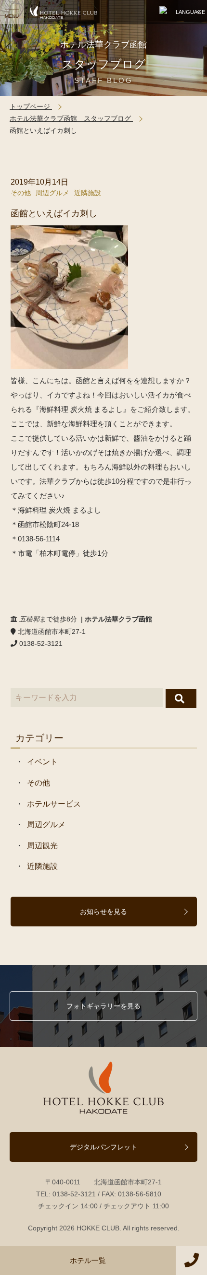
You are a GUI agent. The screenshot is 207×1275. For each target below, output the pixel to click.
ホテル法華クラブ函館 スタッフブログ (71, 118)
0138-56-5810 (139, 1194)
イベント (42, 762)
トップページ (31, 106)
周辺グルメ (52, 193)
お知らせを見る (103, 911)
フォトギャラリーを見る (103, 1006)
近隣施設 (87, 193)
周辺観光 (42, 846)
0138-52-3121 (74, 1194)
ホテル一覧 (88, 1260)
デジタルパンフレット (103, 1147)
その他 (21, 193)
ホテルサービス (54, 804)
